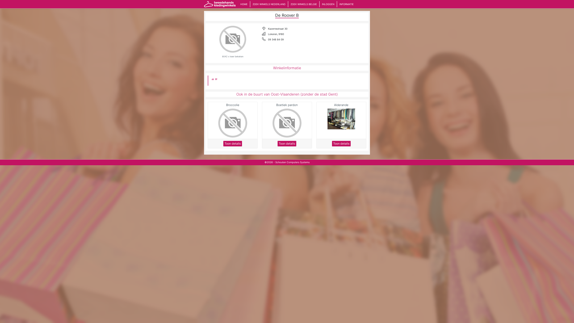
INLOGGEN (328, 4)
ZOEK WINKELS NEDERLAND (269, 4)
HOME (244, 4)
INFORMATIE (346, 4)
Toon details (233, 143)
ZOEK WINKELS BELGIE (304, 4)
